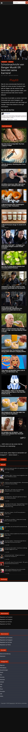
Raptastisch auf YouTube (6, 621)
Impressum (2, 656)
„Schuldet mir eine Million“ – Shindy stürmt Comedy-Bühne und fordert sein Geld (15, 520)
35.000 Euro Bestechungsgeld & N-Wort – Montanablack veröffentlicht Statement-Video (16, 483)
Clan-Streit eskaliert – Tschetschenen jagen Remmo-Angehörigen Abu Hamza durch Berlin (15, 541)
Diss (1, 674)
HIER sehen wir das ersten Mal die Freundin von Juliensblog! (11, 445)
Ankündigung (3, 667)
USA (1, 693)
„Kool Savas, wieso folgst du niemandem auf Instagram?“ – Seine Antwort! (13, 454)
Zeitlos (1, 696)
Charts (1, 672)
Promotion (2, 691)
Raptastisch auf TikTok (5, 624)
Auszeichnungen (4, 670)
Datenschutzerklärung (5, 653)
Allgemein (11, 61)
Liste (1, 684)
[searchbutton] (27, 2)
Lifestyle (2, 681)
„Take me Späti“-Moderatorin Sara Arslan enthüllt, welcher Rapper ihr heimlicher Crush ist (15, 570)
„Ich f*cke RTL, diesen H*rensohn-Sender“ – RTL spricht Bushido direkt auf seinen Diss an (16, 563)
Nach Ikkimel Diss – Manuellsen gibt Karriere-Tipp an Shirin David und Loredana (16, 497)
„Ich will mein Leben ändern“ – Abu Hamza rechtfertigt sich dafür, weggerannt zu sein (16, 548)
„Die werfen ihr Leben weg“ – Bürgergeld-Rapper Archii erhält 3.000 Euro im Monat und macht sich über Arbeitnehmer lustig (16, 505)
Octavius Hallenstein (14, 75)
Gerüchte (2, 677)
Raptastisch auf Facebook (6, 617)
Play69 (14, 80)
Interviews (2, 679)
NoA (1, 686)
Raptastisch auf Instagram (6, 619)
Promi (1, 689)
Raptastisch (4, 61)
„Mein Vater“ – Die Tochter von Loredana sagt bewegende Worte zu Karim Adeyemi (14, 490)
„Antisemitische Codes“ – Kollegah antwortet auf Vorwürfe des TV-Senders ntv (15, 555)
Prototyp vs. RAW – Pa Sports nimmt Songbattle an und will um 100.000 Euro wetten (16, 476)
